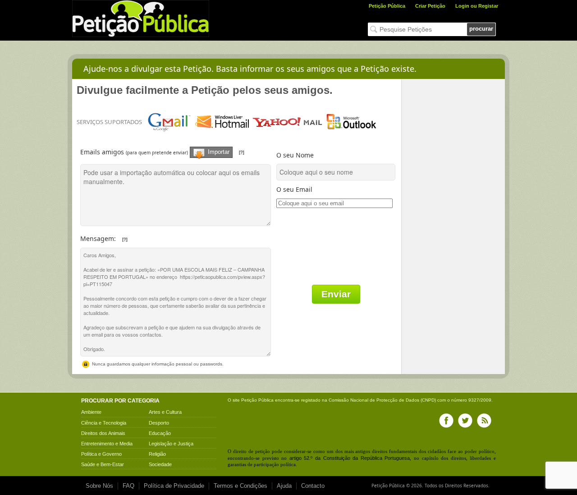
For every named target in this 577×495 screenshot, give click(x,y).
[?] (241, 152)
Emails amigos (177, 148)
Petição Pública (387, 6)
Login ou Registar (476, 6)
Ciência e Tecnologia (103, 423)
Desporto (159, 423)
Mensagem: (138, 236)
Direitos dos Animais (103, 433)
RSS (484, 420)
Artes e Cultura (165, 412)
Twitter (465, 420)
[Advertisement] (453, 214)
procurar (481, 28)
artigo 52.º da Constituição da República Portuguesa (349, 458)
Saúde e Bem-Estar (102, 464)
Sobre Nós (99, 485)
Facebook (446, 420)
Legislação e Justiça (171, 443)
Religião (157, 454)
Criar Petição (430, 6)
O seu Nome (295, 155)
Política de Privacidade (174, 485)
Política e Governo (101, 454)
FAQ (128, 485)
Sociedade (160, 464)
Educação (160, 433)
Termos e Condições (240, 485)
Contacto (313, 485)
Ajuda (284, 485)
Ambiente (91, 412)
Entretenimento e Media (107, 443)
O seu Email (294, 189)
